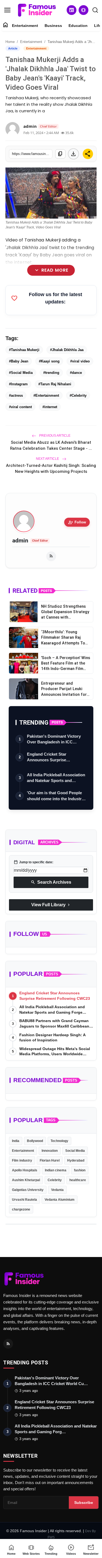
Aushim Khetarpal (26, 1180)
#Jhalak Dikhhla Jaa (67, 350)
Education (78, 25)
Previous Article (54, 435)
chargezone (21, 1209)
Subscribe (83, 1502)
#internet (49, 407)
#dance (76, 373)
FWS (51, 1537)
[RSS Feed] (51, 556)
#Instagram (18, 384)
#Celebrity (78, 395)
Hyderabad (75, 1160)
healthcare (77, 1180)
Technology (59, 1141)
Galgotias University (28, 1190)
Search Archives (51, 882)
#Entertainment (46, 395)
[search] (95, 10)
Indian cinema (55, 1170)
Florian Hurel (50, 1160)
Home (10, 42)
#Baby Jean (18, 361)
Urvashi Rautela (24, 1200)
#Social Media (21, 373)
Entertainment (25, 25)
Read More (51, 270)
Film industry (22, 1160)
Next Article (48, 459)
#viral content (20, 407)
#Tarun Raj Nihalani (54, 384)
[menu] (7, 10)
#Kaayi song (49, 361)
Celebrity (55, 1180)
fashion (79, 1170)
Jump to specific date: (33, 862)
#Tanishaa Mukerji (24, 350)
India (15, 1141)
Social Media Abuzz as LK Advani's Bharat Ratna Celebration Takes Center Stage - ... (51, 445)
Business (53, 25)
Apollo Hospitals (24, 1170)
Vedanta (57, 1190)
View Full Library (51, 905)
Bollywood (35, 1141)
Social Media (75, 1151)
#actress (16, 395)
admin (20, 540)
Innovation (50, 1151)
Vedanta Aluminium (60, 1200)
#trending (51, 373)
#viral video (80, 361)
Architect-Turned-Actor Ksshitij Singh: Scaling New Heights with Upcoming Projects (51, 468)
